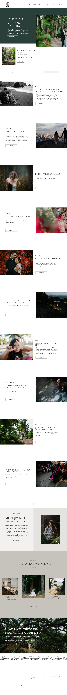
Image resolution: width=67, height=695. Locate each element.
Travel (7, 297)
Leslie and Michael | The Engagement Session (16, 386)
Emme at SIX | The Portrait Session (47, 344)
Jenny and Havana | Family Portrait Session (17, 471)
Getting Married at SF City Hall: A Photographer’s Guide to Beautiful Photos (10, 598)
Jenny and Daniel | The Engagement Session (45, 429)
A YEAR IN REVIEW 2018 (14, 132)
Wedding (8, 213)
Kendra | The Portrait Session (49, 174)
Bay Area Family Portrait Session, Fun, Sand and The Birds (50, 90)
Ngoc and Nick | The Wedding (48, 259)
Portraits (38, 170)
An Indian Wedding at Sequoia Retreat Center (20, 24)
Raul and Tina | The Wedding (18, 216)
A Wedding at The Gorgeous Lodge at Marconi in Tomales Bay (56, 598)
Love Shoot (38, 424)
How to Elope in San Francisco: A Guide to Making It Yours (23, 632)
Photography (9, 128)
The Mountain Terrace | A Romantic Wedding (33, 599)
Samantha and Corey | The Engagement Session (17, 302)
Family (37, 86)
